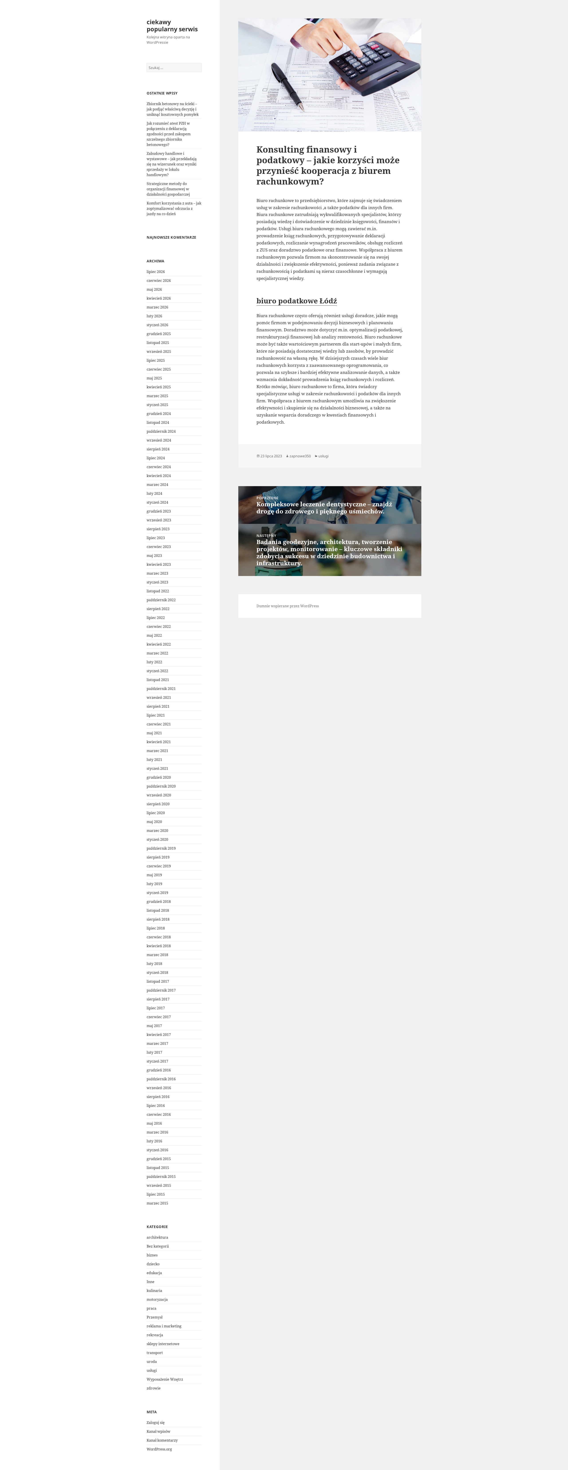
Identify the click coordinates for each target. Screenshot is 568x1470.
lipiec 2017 (156, 1008)
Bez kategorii (158, 1246)
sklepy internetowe (163, 1343)
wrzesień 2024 (159, 440)
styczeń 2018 (157, 972)
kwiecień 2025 (159, 387)
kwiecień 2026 (159, 298)
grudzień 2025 (159, 333)
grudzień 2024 (159, 413)
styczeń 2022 (157, 670)
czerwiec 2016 (159, 1114)
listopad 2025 (158, 342)
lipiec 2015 (156, 1194)
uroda (152, 1361)
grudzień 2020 (159, 777)
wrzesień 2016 (159, 1087)
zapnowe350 (300, 456)
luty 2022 (154, 662)
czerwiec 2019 (159, 866)
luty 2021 (154, 759)
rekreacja (155, 1334)
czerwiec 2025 (159, 369)
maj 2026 (154, 289)
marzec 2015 (157, 1203)
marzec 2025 (157, 395)
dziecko (153, 1264)
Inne (150, 1281)
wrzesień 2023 (159, 520)
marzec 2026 (157, 307)
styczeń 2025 (157, 404)
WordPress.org (159, 1449)
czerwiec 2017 (159, 1016)
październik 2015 (161, 1176)
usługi (152, 1370)
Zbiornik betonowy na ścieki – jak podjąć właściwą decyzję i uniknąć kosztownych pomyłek (173, 109)
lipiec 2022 (156, 617)
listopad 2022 (158, 591)
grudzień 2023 (159, 511)
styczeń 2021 (157, 768)
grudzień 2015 (159, 1158)
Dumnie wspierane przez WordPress (287, 605)
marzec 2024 (157, 484)
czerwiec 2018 (159, 937)
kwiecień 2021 (159, 741)
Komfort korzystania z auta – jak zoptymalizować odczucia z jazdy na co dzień (174, 208)
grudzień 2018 (159, 901)
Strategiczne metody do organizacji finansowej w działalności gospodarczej (168, 189)
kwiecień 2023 (159, 564)
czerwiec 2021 (159, 724)
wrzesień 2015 (159, 1185)
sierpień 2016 (158, 1096)
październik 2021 (161, 688)
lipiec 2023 (156, 537)
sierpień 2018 (158, 919)
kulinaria (154, 1290)
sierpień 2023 (158, 529)
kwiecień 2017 (159, 1034)
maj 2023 (154, 555)
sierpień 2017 (158, 999)
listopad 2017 (158, 981)
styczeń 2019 (157, 892)
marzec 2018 (157, 954)
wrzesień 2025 (159, 351)
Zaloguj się (156, 1422)
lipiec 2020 (156, 812)
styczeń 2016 (157, 1150)
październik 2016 (161, 1079)
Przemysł (154, 1317)
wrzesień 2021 (159, 697)
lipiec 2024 (156, 458)
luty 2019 (154, 883)
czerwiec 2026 (159, 280)
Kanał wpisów (158, 1431)
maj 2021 (154, 733)
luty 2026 (154, 316)
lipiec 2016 (156, 1105)
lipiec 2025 (156, 360)
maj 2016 (154, 1123)
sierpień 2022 (158, 608)
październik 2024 (161, 431)
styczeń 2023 (157, 582)
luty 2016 (154, 1141)
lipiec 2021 (156, 715)
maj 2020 (154, 821)
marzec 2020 (157, 830)
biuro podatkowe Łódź (296, 300)
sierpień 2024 (158, 449)
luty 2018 (154, 963)
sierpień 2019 (158, 857)
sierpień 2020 (158, 804)
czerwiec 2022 (159, 626)
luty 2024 (154, 493)
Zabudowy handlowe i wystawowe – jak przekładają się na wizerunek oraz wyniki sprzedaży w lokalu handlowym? (172, 164)
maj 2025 (154, 378)
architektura (157, 1237)
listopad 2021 (158, 679)
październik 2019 (161, 848)
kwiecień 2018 (159, 945)
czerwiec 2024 (159, 466)
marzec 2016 (157, 1132)
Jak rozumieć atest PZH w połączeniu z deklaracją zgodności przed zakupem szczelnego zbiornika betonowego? (169, 134)
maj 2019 (154, 875)
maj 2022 (154, 635)
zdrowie (154, 1388)
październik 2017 (161, 990)
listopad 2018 (158, 910)
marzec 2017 (157, 1043)
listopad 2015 (158, 1167)
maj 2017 (154, 1025)
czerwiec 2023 (159, 546)
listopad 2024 (158, 422)
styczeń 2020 (157, 839)
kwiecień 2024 (159, 475)
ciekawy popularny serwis (172, 25)
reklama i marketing (164, 1326)
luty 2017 (154, 1052)
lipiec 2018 (156, 928)
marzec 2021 (157, 750)
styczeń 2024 (157, 502)
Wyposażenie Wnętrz (165, 1379)
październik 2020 (161, 786)
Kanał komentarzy (162, 1440)
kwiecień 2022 (159, 644)
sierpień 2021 (158, 706)
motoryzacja (157, 1299)
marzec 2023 (157, 573)
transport (155, 1352)
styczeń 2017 (157, 1061)
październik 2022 (161, 599)
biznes (152, 1255)
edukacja (154, 1272)
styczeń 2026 (157, 324)
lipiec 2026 (156, 271)
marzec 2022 (157, 653)
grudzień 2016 (159, 1070)
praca (151, 1308)
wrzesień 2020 (159, 795)
